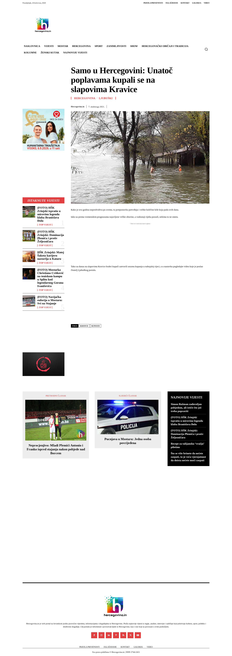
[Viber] (200, 106)
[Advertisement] (132, 25)
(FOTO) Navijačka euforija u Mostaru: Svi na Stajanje (49, 300)
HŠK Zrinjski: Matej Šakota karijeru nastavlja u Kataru (50, 255)
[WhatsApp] (169, 106)
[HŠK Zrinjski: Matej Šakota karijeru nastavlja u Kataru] (29, 256)
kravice (84, 326)
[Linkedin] (176, 106)
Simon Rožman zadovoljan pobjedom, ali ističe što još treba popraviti (186, 408)
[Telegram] (194, 106)
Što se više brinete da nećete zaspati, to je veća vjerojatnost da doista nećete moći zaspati (188, 457)
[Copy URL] (206, 106)
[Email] (182, 106)
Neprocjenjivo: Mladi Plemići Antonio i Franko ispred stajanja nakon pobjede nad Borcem (56, 449)
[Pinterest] (163, 106)
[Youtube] (138, 635)
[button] (206, 49)
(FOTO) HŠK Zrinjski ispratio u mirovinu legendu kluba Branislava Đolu (49, 214)
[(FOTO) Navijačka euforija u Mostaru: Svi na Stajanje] (29, 301)
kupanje (95, 326)
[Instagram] (101, 635)
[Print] (188, 106)
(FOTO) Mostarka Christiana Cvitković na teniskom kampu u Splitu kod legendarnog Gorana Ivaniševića (50, 278)
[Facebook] (151, 106)
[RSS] (123, 635)
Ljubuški (106, 98)
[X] (157, 106)
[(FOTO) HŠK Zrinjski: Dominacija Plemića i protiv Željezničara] (29, 235)
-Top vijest (44, 225)
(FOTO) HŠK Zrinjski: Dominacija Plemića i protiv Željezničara (50, 236)
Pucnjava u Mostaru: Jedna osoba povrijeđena (127, 441)
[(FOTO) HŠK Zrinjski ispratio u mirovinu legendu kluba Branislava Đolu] (29, 211)
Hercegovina (84, 98)
